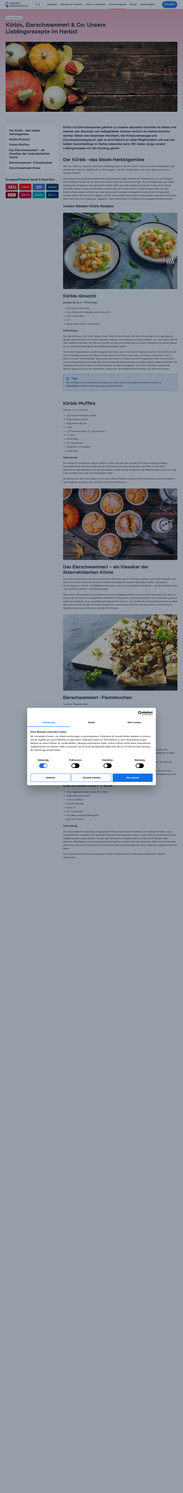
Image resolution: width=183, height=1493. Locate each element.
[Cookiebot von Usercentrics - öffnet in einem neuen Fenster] (140, 713)
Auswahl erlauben (91, 777)
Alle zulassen (132, 777)
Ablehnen (50, 777)
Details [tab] (91, 722)
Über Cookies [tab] (134, 722)
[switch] (75, 766)
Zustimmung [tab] (48, 722)
